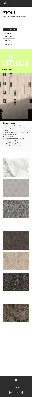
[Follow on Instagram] (10, 392)
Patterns (10, 29)
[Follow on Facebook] (14, 392)
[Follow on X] (17, 392)
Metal (8, 41)
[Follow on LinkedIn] (21, 392)
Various (9, 37)
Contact (10, 44)
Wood (8, 33)
